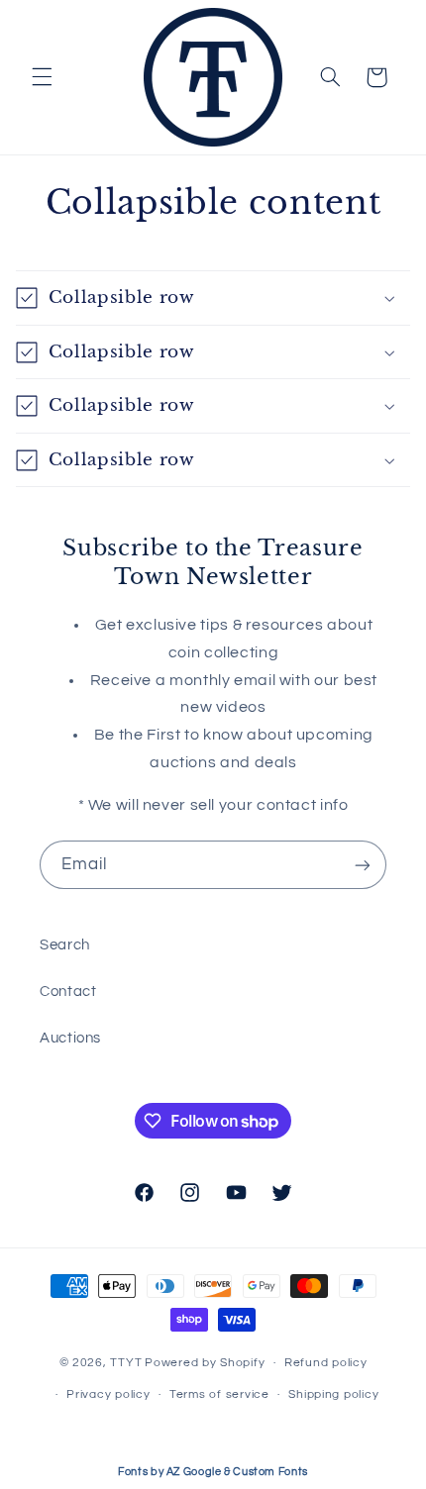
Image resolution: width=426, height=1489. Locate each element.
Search (65, 945)
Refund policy (326, 1362)
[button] (41, 77)
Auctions (70, 1038)
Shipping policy (333, 1394)
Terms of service (219, 1394)
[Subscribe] (362, 865)
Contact (68, 991)
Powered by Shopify (205, 1362)
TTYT (126, 1362)
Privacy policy (108, 1394)
